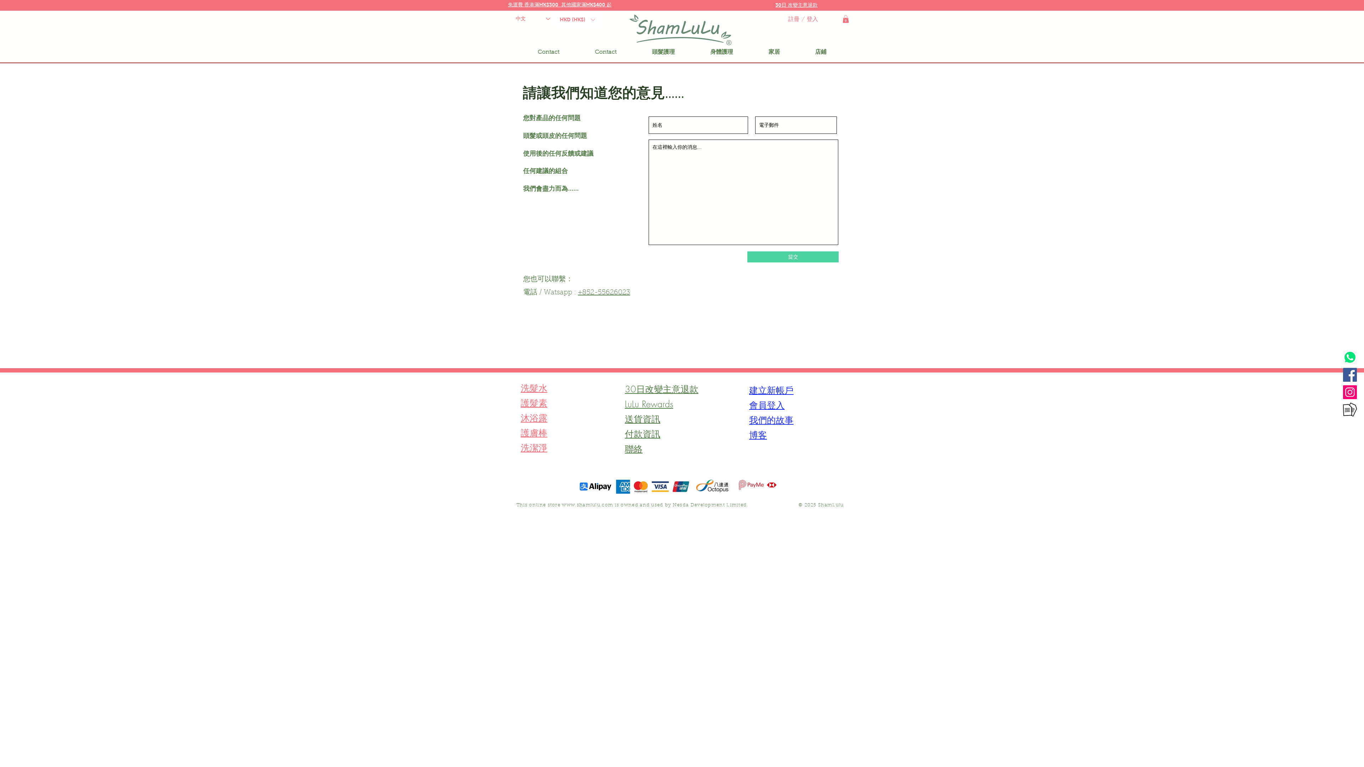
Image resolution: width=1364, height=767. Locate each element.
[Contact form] (1350, 410)
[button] (796, 5)
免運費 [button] (516, 4)
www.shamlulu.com (587, 505)
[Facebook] (1350, 375)
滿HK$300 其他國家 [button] (557, 4)
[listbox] (577, 19)
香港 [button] (529, 4)
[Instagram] (1350, 392)
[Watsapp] (1350, 357)
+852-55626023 (604, 292)
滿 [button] (583, 4)
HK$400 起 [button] (599, 4)
